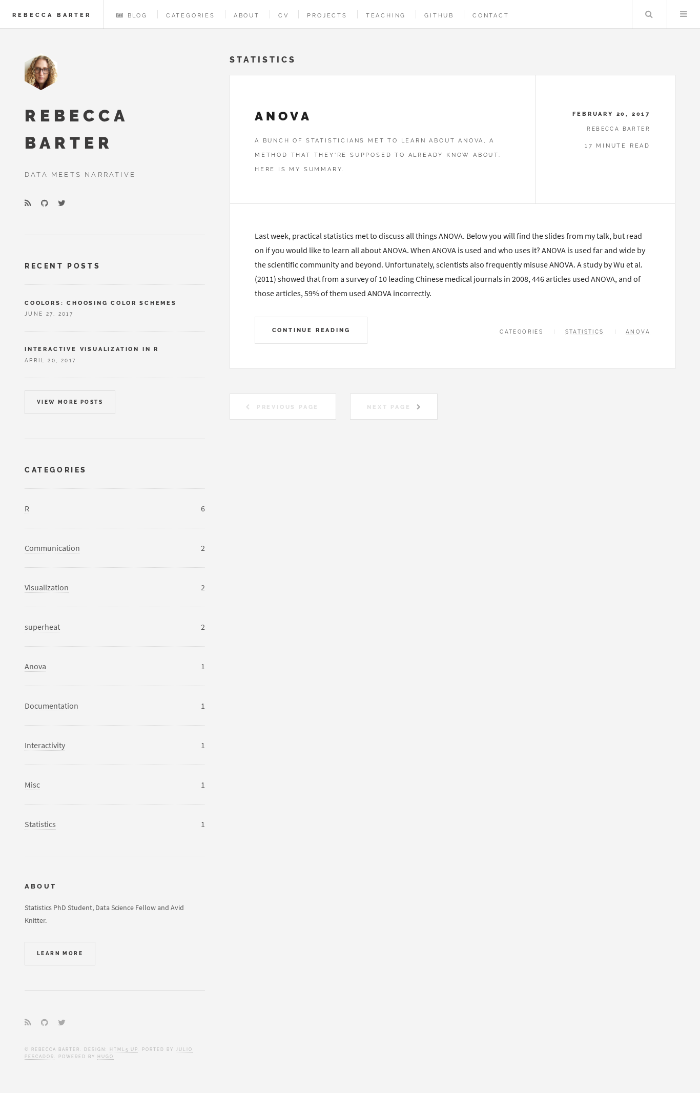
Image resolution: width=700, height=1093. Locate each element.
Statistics (584, 332)
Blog (138, 15)
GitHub (439, 15)
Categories (190, 15)
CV (283, 15)
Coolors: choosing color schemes (101, 302)
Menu (683, 14)
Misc (32, 784)
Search (648, 14)
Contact (490, 15)
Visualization (47, 587)
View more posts (70, 402)
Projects (327, 15)
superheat (42, 627)
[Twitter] (62, 203)
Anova (638, 332)
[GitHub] (44, 203)
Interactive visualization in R (92, 349)
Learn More (60, 953)
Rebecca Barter (51, 14)
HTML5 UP (124, 1049)
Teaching (386, 15)
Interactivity (45, 745)
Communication (52, 548)
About (247, 15)
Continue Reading (311, 330)
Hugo (105, 1056)
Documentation (51, 705)
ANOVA (283, 116)
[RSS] (28, 203)
